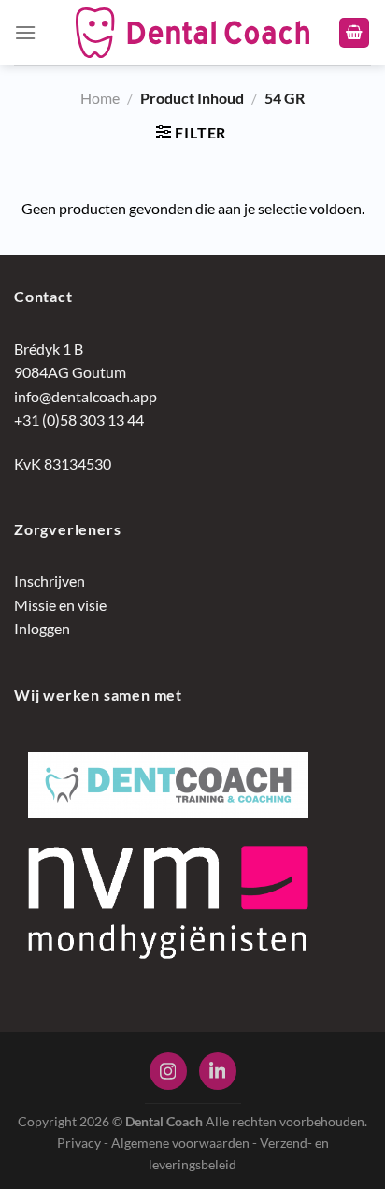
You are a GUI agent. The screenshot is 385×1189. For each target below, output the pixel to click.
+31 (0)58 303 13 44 (79, 419)
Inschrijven (49, 580)
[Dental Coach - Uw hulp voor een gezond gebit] (192, 33)
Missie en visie (60, 605)
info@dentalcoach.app (85, 396)
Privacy (79, 1143)
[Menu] (25, 32)
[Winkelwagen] (354, 33)
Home (100, 98)
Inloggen (42, 628)
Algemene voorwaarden (180, 1143)
